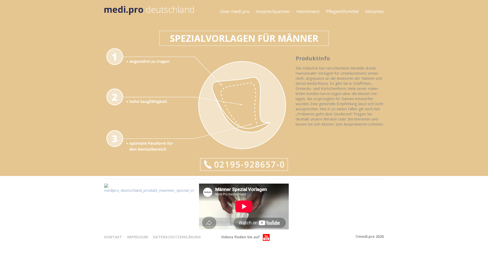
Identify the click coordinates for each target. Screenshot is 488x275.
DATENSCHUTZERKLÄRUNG (177, 237)
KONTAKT (113, 237)
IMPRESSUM (137, 237)
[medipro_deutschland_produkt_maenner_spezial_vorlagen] (149, 188)
